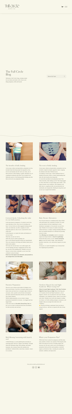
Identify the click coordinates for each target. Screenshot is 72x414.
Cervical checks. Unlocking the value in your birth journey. (18, 219)
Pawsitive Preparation (13, 285)
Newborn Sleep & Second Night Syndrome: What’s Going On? (50, 286)
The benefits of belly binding (15, 165)
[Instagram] (33, 367)
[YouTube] (39, 367)
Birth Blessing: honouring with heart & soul (19, 338)
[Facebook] (36, 367)
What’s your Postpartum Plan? (49, 337)
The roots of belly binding (48, 165)
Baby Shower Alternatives (48, 218)
